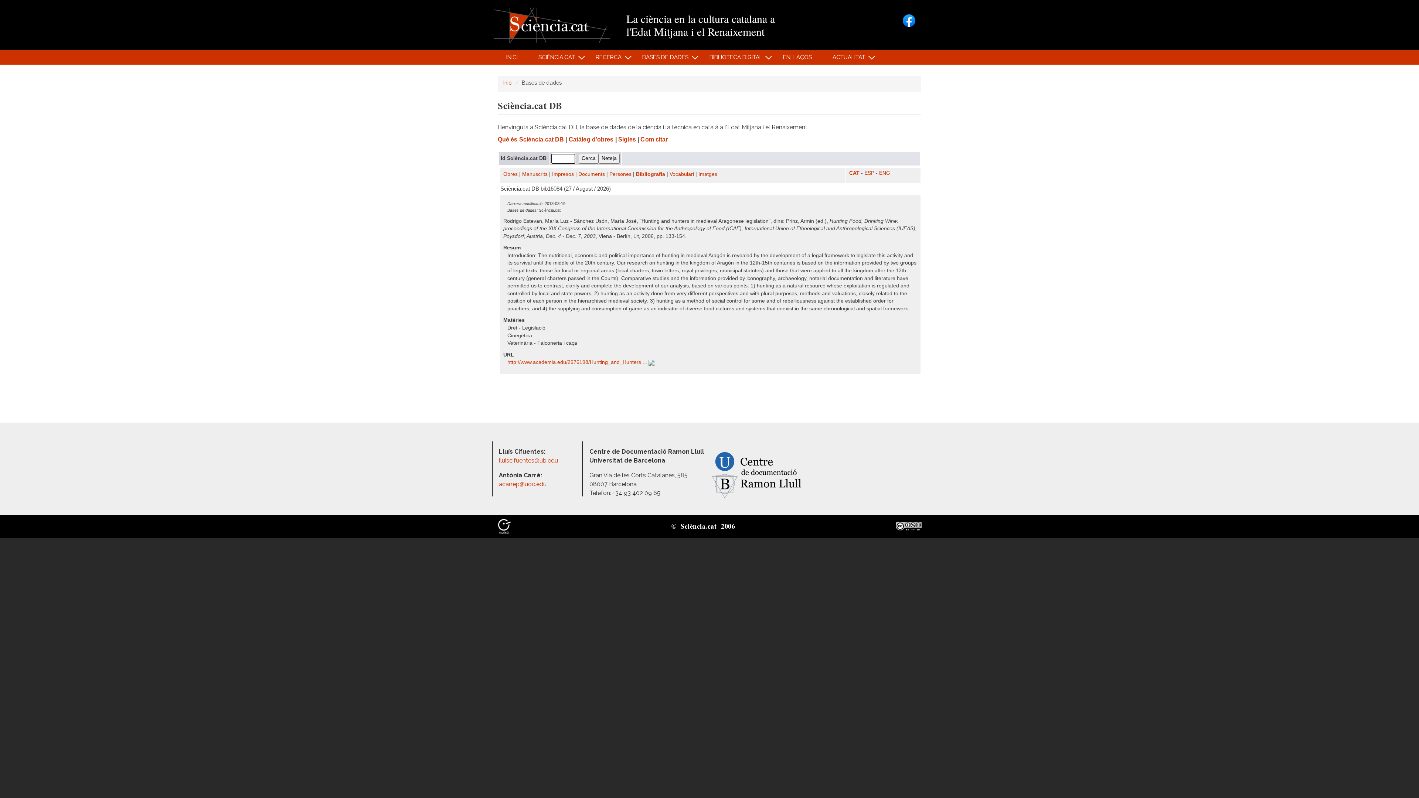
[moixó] (504, 526)
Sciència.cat (552, 59)
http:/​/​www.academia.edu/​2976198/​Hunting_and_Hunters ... (578, 362)
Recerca (605, 59)
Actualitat (844, 59)
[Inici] (552, 24)
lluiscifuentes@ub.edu (529, 460)
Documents (591, 174)
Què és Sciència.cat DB (531, 139)
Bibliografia (650, 174)
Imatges (707, 174)
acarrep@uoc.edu (523, 484)
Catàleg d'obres (591, 139)
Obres (510, 174)
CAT (854, 173)
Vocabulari (682, 174)
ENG (884, 173)
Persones (620, 174)
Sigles (627, 139)
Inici (512, 57)
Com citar (654, 139)
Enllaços (797, 57)
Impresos (563, 174)
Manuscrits (535, 174)
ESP (869, 173)
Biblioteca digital (731, 59)
